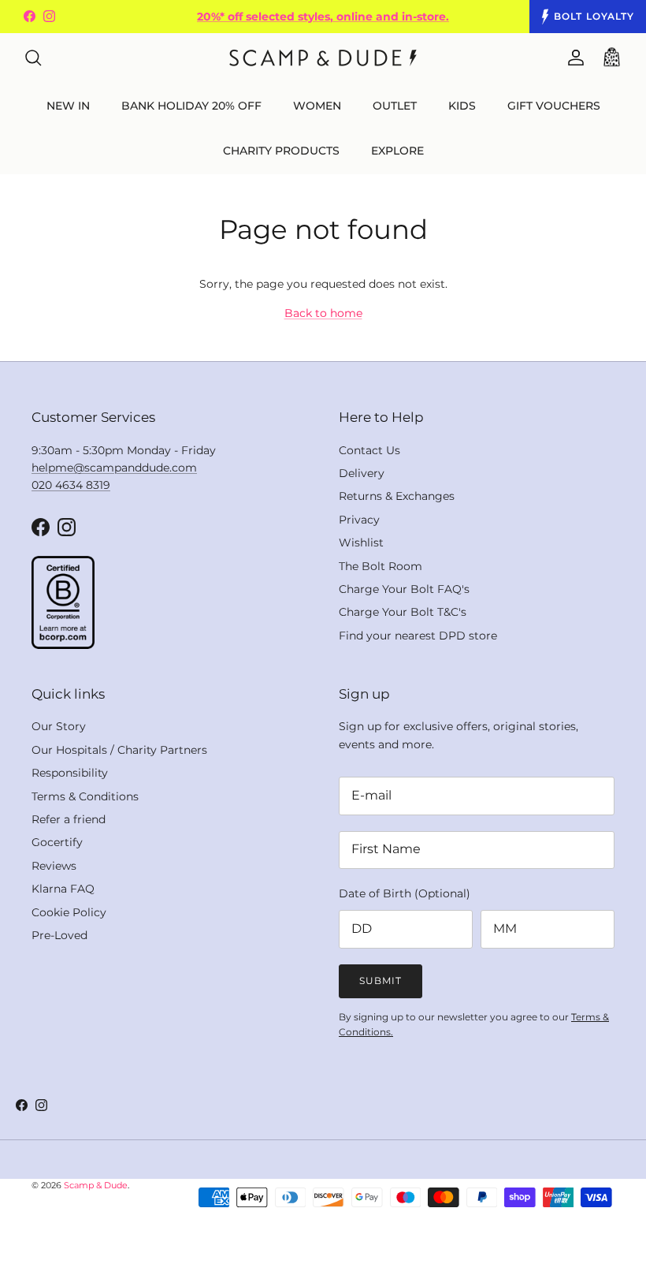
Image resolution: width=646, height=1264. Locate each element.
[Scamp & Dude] (323, 58)
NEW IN (68, 106)
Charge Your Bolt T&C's (402, 612)
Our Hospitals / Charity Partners (119, 750)
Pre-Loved (59, 935)
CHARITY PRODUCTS (281, 151)
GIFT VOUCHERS (553, 106)
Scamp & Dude (96, 1185)
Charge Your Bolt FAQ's (404, 589)
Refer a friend (69, 819)
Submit (380, 980)
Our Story (59, 726)
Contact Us (369, 450)
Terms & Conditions (85, 796)
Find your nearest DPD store (418, 635)
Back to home (323, 313)
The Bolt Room (380, 566)
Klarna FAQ (63, 889)
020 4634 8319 (71, 485)
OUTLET (395, 106)
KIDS (462, 106)
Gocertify (57, 842)
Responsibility (70, 773)
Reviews (54, 866)
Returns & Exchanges (397, 496)
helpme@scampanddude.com (114, 467)
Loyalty (594, 16)
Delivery (361, 473)
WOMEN (317, 106)
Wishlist (361, 542)
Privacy (359, 520)
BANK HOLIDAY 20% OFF (191, 106)
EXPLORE (397, 151)
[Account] (572, 57)
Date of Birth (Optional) (404, 893)
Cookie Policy (69, 912)
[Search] (33, 57)
